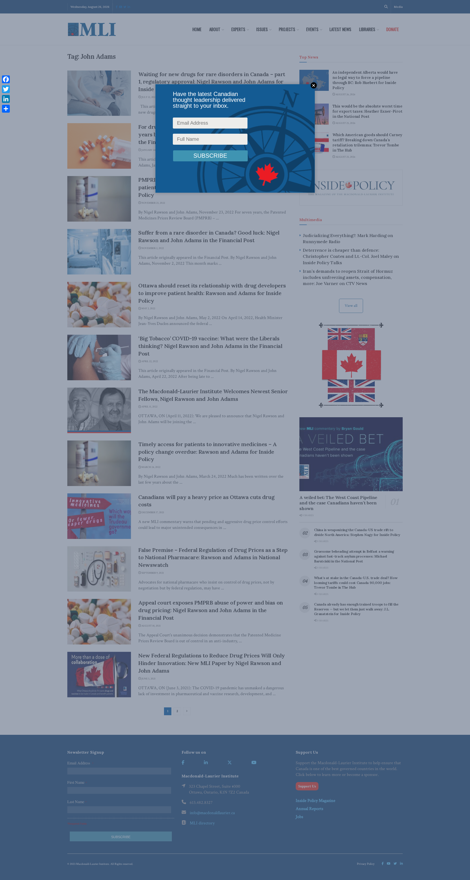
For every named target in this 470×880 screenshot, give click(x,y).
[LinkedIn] (6, 99)
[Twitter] (6, 89)
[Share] (6, 109)
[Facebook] (6, 79)
